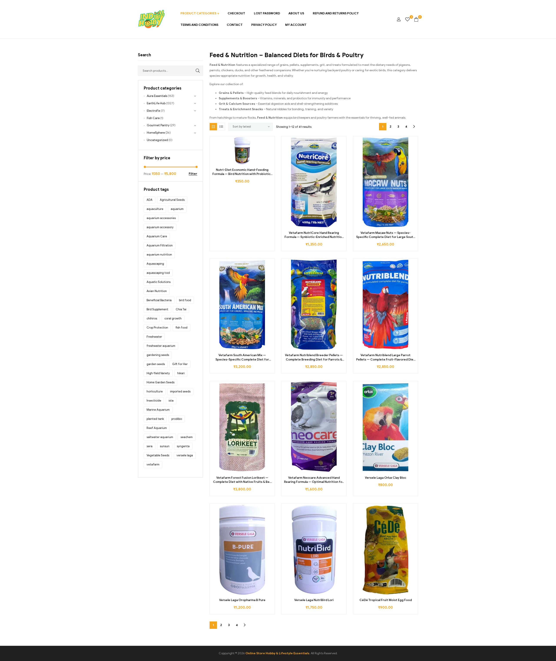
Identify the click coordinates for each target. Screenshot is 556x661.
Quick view (257, 163)
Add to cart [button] (227, 163)
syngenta (183, 446)
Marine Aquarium (158, 410)
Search (194, 71)
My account (295, 25)
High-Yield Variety (158, 373)
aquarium (177, 209)
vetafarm (153, 464)
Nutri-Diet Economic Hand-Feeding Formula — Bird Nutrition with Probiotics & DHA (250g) (242, 172)
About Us (296, 13)
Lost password (267, 13)
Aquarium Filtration (160, 245)
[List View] (221, 126)
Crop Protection (157, 327)
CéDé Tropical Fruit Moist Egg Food (385, 600)
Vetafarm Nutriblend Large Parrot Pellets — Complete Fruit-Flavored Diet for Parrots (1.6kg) (385, 357)
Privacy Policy (264, 25)
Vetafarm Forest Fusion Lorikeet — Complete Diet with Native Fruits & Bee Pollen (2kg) (242, 480)
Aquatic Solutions (158, 282)
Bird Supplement (157, 309)
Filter (193, 174)
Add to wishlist (237, 163)
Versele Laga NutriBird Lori (314, 600)
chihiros (152, 318)
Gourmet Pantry (158, 125)
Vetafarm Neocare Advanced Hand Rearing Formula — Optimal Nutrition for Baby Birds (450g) (314, 480)
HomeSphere (156, 133)
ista (171, 400)
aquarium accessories (161, 218)
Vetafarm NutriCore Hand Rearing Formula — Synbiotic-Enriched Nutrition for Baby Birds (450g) (314, 235)
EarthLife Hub (156, 103)
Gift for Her (180, 364)
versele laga (185, 455)
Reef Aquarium (157, 428)
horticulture (155, 391)
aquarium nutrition (159, 254)
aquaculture (155, 209)
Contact (235, 25)
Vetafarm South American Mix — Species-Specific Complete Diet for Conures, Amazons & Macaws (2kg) (242, 357)
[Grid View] (213, 126)
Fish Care (153, 118)
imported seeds (180, 391)
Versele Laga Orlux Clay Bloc (385, 478)
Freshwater (154, 337)
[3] (407, 19)
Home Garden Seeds (160, 382)
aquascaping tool (158, 273)
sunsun (164, 446)
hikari (181, 373)
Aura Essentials (157, 96)
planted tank (155, 419)
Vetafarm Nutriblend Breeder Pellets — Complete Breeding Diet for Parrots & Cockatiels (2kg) (314, 357)
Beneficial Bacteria (159, 300)
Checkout (236, 13)
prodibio (176, 419)
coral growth (173, 318)
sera (149, 446)
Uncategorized (157, 140)
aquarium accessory (160, 227)
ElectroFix (153, 111)
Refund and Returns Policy (336, 13)
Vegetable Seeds (158, 455)
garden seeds (156, 364)
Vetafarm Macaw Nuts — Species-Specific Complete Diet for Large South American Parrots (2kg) (385, 235)
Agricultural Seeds (172, 200)
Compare (247, 163)
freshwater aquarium (161, 346)
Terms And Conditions (199, 25)
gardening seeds (158, 355)
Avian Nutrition (157, 291)
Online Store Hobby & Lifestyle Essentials (277, 653)
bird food (185, 300)
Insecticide (154, 400)
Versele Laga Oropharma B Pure (242, 600)
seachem (186, 437)
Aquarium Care (157, 236)
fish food (181, 327)
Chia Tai (181, 309)
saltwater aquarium (160, 437)
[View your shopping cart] (416, 19)
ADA (149, 200)
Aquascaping (155, 264)
